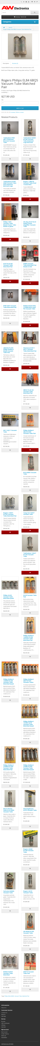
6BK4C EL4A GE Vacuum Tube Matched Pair (28, 391)
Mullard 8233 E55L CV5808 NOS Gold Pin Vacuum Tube (29, 307)
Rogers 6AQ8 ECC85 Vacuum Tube (28, 850)
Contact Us (4, 1012)
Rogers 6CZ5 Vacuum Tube (28, 892)
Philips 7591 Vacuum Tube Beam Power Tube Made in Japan (9, 224)
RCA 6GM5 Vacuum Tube (29, 473)
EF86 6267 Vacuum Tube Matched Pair (10, 306)
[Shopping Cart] (34, 2)
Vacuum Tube (18, 996)
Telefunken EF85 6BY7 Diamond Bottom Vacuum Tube (9, 140)
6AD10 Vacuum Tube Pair (28, 972)
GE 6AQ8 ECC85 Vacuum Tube (28, 932)
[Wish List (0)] (32, 2)
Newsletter (4, 1037)
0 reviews (12, 112)
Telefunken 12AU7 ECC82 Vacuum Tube (29, 554)
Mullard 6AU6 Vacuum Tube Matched (8, 973)
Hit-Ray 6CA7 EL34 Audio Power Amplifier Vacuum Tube (29, 224)
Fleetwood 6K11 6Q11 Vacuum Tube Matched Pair (30, 349)
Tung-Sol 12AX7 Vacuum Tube (28, 513)
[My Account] (29, 2)
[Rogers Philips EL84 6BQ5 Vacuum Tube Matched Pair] (20, 46)
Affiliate (3, 1025)
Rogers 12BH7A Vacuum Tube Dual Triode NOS (29, 183)
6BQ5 (12, 996)
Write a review (20, 112)
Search (10, 27)
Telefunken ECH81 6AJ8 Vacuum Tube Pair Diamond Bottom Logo (9, 184)
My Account (4, 1032)
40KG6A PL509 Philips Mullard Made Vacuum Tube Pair (8, 350)
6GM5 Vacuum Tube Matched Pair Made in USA (30, 265)
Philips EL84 (7, 996)
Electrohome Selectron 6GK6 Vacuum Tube (8, 810)
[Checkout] (37, 2)
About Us (3, 1007)
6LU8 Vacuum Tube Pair (30, 596)
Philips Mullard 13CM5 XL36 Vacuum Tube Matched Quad (28, 723)
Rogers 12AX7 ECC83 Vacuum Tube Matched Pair (10, 514)
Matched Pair (25, 996)
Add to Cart (20, 108)
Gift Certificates (5, 1023)
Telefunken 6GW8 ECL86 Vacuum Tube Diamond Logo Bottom (29, 140)
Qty (2, 100)
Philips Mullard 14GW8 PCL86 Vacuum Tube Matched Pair (28, 638)
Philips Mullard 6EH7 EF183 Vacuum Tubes (28, 680)
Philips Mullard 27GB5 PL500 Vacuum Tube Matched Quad (28, 767)
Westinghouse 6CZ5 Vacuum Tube (30, 809)
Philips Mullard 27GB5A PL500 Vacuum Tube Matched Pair (8, 767)
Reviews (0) (15, 63)
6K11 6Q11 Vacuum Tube (10, 431)
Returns (3, 1014)
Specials (3, 1027)
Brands (3, 1021)
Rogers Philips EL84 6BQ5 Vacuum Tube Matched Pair (17, 29)
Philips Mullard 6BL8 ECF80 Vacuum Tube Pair (29, 431)
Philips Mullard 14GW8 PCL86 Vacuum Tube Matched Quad (8, 681)
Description (6, 63)
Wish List (3, 1035)
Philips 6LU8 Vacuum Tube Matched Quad (8, 596)
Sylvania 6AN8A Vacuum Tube (8, 892)
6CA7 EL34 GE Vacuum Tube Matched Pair (8, 265)
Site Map (3, 1016)
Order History (5, 1034)
